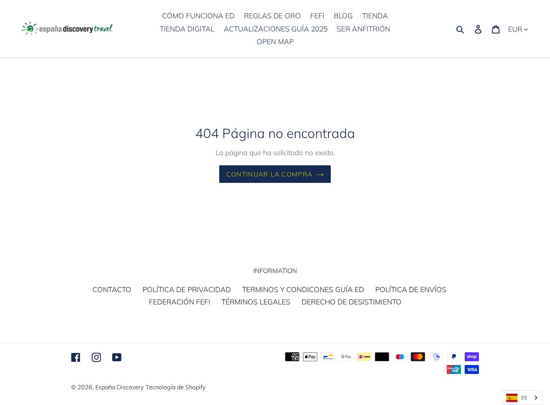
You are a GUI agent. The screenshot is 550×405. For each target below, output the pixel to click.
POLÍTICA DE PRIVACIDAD (187, 289)
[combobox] (522, 397)
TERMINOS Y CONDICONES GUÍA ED (303, 289)
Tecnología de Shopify (175, 387)
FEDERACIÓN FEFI (179, 301)
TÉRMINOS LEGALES (255, 301)
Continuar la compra (269, 174)
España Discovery (119, 387)
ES (524, 398)
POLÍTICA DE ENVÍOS (410, 289)
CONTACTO (111, 289)
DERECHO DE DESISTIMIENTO (351, 301)
